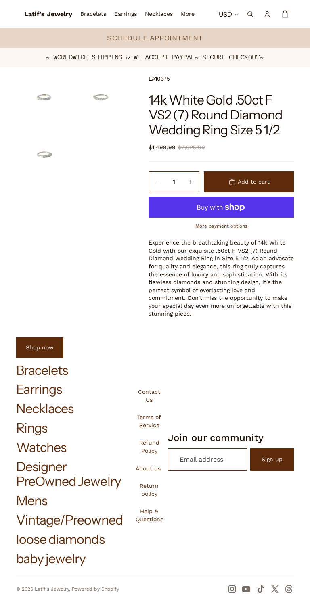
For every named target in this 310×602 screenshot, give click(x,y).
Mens (31, 500)
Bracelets (42, 370)
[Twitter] (275, 589)
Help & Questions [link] (149, 515)
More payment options (221, 226)
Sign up (272, 459)
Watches (41, 447)
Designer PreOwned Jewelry (68, 474)
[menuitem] (188, 14)
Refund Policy (149, 446)
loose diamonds (60, 539)
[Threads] (289, 589)
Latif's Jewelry (52, 589)
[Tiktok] (261, 589)
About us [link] (148, 468)
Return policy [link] (149, 490)
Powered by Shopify (95, 589)
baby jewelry (51, 558)
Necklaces (44, 408)
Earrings (39, 389)
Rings (31, 428)
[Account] (267, 14)
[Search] (250, 14)
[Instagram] (232, 589)
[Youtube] (246, 589)
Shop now (40, 347)
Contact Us (149, 396)
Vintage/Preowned (69, 520)
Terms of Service (149, 421)
